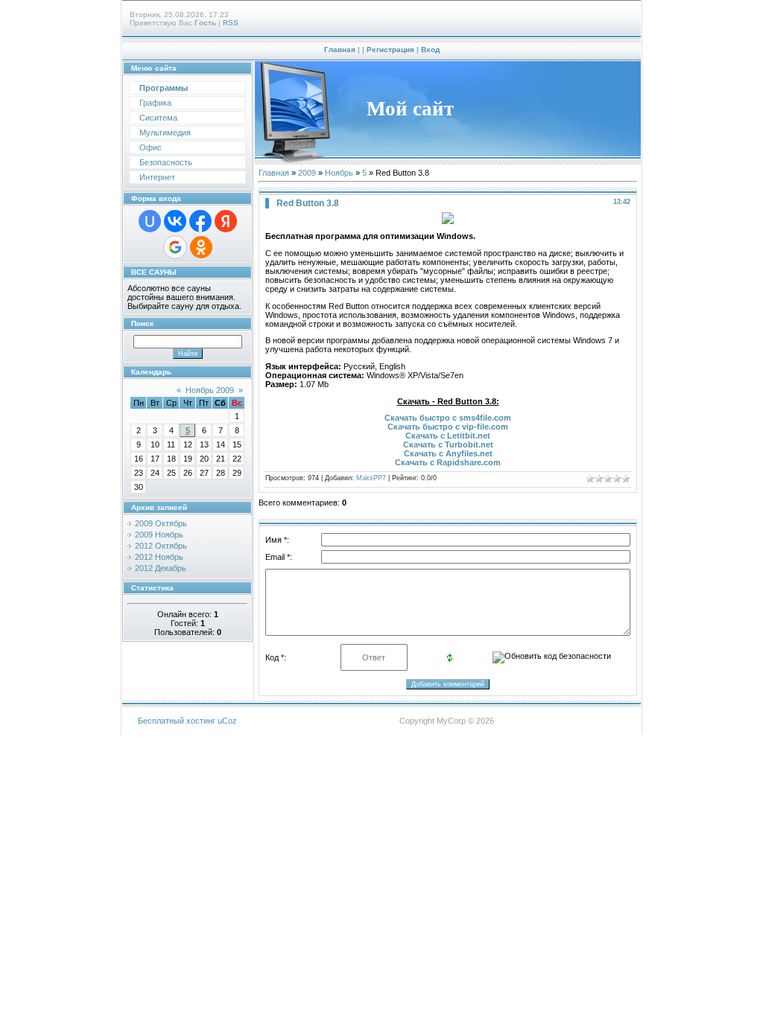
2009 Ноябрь (159, 534)
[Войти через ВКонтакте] (175, 221)
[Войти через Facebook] (200, 221)
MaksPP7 (371, 478)
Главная (339, 49)
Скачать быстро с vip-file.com (447, 426)
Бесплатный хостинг (176, 720)
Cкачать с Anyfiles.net (448, 453)
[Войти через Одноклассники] (201, 247)
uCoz (227, 720)
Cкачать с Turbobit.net (448, 444)
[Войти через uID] (150, 221)
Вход (430, 49)
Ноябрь (339, 172)
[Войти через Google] (175, 247)
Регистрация (390, 49)
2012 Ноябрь (159, 556)
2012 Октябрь (161, 545)
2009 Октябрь (161, 523)
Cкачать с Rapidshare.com (448, 462)
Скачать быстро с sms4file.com (447, 417)
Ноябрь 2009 (210, 390)
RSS (230, 23)
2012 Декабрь (160, 568)
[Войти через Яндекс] (226, 221)
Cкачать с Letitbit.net (447, 435)
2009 (307, 172)
